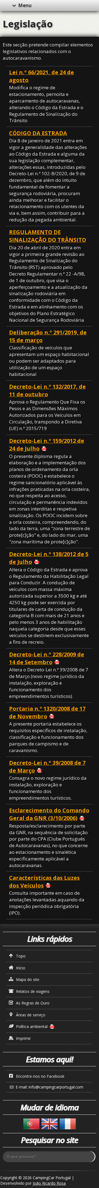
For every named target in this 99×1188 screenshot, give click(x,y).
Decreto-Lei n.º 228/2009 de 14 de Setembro (46, 658)
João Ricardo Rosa (49, 1183)
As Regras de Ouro (32, 1003)
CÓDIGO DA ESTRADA (38, 133)
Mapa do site (27, 979)
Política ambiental (31, 1026)
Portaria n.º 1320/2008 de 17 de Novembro (47, 712)
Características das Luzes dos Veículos (44, 881)
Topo (20, 956)
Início (20, 967)
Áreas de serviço (30, 1014)
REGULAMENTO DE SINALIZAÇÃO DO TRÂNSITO (47, 236)
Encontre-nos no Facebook (39, 1076)
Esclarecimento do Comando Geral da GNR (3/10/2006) (49, 814)
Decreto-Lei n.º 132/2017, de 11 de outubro (47, 390)
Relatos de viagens (32, 991)
